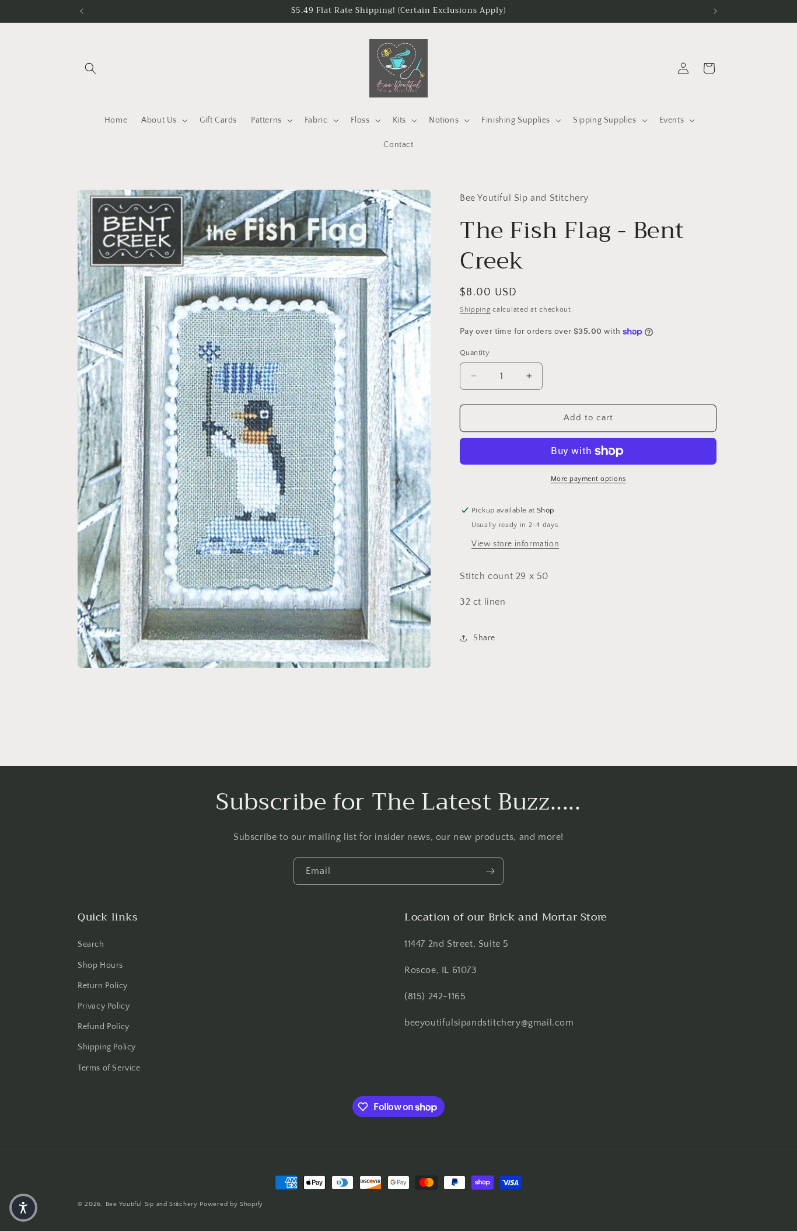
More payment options (588, 479)
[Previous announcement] (82, 11)
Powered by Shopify (231, 1204)
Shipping (475, 309)
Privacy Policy (104, 1006)
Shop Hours (100, 965)
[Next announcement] (715, 11)
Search (91, 945)
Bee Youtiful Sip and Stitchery (152, 1204)
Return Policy (103, 986)
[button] (90, 68)
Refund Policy (104, 1026)
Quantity (475, 352)
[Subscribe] (490, 871)
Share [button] (484, 638)
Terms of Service (109, 1068)
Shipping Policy (107, 1047)
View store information (515, 544)
